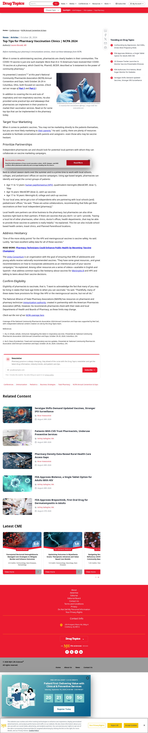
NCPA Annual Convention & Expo (85, 384)
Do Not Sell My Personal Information (74, 609)
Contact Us (74, 601)
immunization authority (34, 302)
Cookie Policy (34, 731)
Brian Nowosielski (44, 415)
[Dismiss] (89, 160)
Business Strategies (48, 384)
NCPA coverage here (35, 315)
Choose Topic (51, 10)
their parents (44, 130)
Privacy (74, 606)
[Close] (144, 725)
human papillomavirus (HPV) (39, 184)
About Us (68, 667)
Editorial (74, 595)
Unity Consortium (15, 256)
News (78, 667)
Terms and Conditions (74, 604)
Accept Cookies (131, 725)
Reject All (114, 725)
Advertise (74, 592)
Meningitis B (78, 270)
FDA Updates (88, 10)
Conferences (83, 4)
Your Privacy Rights (74, 612)
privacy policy (49, 375)
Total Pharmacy (99, 10)
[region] (74, 725)
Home (5, 30)
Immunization (21, 384)
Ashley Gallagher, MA (45, 438)
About (74, 590)
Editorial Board (74, 598)
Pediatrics (33, 384)
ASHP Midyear (77, 10)
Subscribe (88, 370)
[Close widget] (87, 678)
